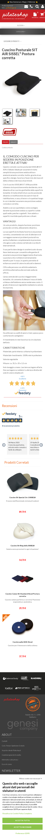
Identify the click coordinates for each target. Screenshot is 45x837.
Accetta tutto (22, 820)
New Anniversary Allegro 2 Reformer (23, 2)
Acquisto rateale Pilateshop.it (11, 750)
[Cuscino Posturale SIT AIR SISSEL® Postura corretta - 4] (7, 120)
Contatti (4, 741)
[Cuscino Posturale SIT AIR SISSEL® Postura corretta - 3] (34, 112)
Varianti (13, 142)
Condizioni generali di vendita (11, 755)
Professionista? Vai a (7, 6)
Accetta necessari (22, 827)
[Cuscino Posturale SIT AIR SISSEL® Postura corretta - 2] (21, 112)
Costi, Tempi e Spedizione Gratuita (13, 746)
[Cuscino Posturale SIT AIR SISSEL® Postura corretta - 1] (7, 112)
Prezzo (5, 142)
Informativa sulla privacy (10, 760)
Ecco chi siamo (7, 764)
